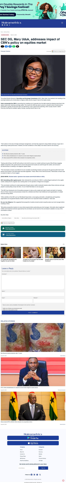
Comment (4, 274)
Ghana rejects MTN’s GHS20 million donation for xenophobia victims (19, 157)
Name (3, 291)
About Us (22, 451)
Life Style (41, 460)
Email (3, 298)
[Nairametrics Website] (11, 22)
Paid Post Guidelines (24, 460)
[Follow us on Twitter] (9, 25)
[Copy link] (17, 46)
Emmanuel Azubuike (61, 390)
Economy (41, 451)
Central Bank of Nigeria (6, 218)
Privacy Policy (23, 456)
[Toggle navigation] (62, 22)
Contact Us (22, 454)
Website (36, 298)
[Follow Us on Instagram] (37, 474)
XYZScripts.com (39, 482)
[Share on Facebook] (6, 46)
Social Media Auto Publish (28, 482)
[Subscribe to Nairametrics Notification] (63, 480)
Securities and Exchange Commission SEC (30, 218)
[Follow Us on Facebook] (31, 474)
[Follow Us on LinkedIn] (34, 474)
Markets (40, 454)
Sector (40, 456)
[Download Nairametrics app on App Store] (33, 443)
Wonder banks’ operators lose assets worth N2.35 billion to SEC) (27, 176)
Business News (6, 31)
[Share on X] (2, 46)
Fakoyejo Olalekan (5, 51)
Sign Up (43, 468)
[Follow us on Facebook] (2, 25)
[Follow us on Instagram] (7, 25)
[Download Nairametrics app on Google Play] (33, 438)
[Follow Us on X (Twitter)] (40, 474)
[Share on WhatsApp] (13, 46)
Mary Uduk (16, 218)
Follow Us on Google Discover (59, 51)
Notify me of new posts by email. (10, 310)
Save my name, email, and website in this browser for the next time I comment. (19, 305)
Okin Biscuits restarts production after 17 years (14, 154)
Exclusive (41, 449)
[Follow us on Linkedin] (4, 25)
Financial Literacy (42, 458)
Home (2, 31)
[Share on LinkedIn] (10, 46)
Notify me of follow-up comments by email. (12, 308)
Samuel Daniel (62, 424)
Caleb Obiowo (62, 355)
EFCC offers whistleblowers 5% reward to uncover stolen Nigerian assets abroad (22, 155)
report (17, 173)
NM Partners (22, 458)
